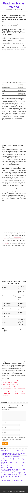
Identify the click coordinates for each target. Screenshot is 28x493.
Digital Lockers (6, 367)
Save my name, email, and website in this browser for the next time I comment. (13, 439)
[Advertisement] (14, 67)
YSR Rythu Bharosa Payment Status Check (13, 451)
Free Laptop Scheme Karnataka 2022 (12, 480)
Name (4, 423)
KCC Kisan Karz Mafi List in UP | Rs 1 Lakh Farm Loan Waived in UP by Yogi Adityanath (14, 473)
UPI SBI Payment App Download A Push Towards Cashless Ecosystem (13, 470)
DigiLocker (4, 243)
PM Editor (5, 24)
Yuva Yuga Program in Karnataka (10, 456)
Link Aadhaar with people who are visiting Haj (14, 389)
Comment (5, 409)
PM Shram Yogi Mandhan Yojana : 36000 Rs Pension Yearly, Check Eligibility (13, 453)
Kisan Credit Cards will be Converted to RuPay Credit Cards (12, 466)
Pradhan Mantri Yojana (14, 5)
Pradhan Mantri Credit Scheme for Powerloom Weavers (11, 477)
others (4, 25)
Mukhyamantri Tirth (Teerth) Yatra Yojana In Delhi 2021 (13, 459)
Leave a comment (13, 25)
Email (4, 428)
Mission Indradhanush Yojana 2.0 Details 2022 (13, 463)
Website (4, 432)
